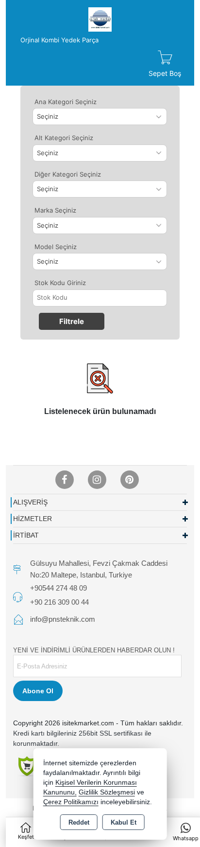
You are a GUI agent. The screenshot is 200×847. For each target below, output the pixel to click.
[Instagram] (97, 480)
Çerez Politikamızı (71, 802)
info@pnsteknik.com (62, 619)
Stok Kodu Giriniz (60, 283)
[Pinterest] (130, 480)
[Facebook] (64, 480)
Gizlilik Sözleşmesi (107, 792)
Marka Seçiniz (55, 210)
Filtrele (71, 321)
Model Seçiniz (55, 247)
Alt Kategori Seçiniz (63, 138)
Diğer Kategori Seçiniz (67, 174)
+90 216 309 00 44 (59, 602)
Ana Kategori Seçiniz (65, 102)
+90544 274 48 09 (58, 588)
